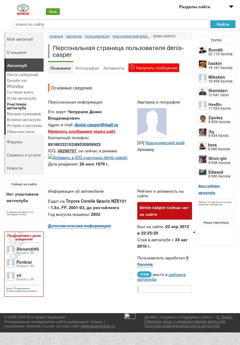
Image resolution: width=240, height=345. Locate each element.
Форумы (15, 141)
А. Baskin (224, 317)
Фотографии (87, 68)
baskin (215, 63)
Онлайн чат (17, 80)
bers (212, 145)
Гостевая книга (20, 92)
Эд (211, 131)
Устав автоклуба (21, 98)
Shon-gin (217, 158)
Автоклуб (74, 36)
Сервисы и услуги (24, 155)
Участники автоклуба (16, 106)
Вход (52, 11)
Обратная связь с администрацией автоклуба (184, 321)
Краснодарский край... (131, 36)
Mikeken (216, 77)
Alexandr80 (27, 249)
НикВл (215, 104)
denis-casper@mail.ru (96, 124)
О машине (17, 52)
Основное (60, 68)
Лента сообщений (22, 74)
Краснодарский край (165, 142)
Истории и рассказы (24, 125)
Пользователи (97, 36)
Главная (56, 36)
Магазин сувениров (24, 113)
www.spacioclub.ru (98, 326)
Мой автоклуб (20, 39)
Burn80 (215, 50)
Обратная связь (21, 131)
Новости (15, 168)
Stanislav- (218, 90)
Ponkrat (24, 262)
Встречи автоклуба (24, 119)
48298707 (67, 150)
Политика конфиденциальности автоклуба (182, 325)
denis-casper (164, 36)
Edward (215, 172)
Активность (113, 68)
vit (18, 275)
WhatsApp (15, 86)
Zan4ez (215, 117)
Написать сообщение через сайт (82, 131)
